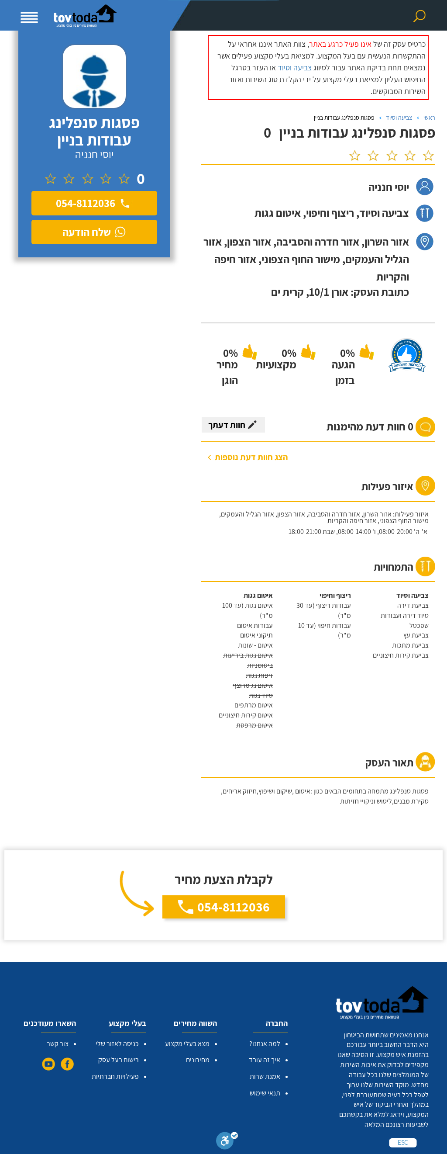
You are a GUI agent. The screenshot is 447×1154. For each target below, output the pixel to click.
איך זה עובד (264, 1059)
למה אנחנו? (264, 1043)
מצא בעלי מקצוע (187, 1043)
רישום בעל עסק (118, 1059)
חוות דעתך (226, 424)
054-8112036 (233, 906)
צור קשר (58, 1043)
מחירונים (198, 1059)
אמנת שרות (265, 1076)
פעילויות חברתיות (115, 1076)
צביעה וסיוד (295, 67)
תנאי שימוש (265, 1093)
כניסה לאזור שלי (117, 1043)
